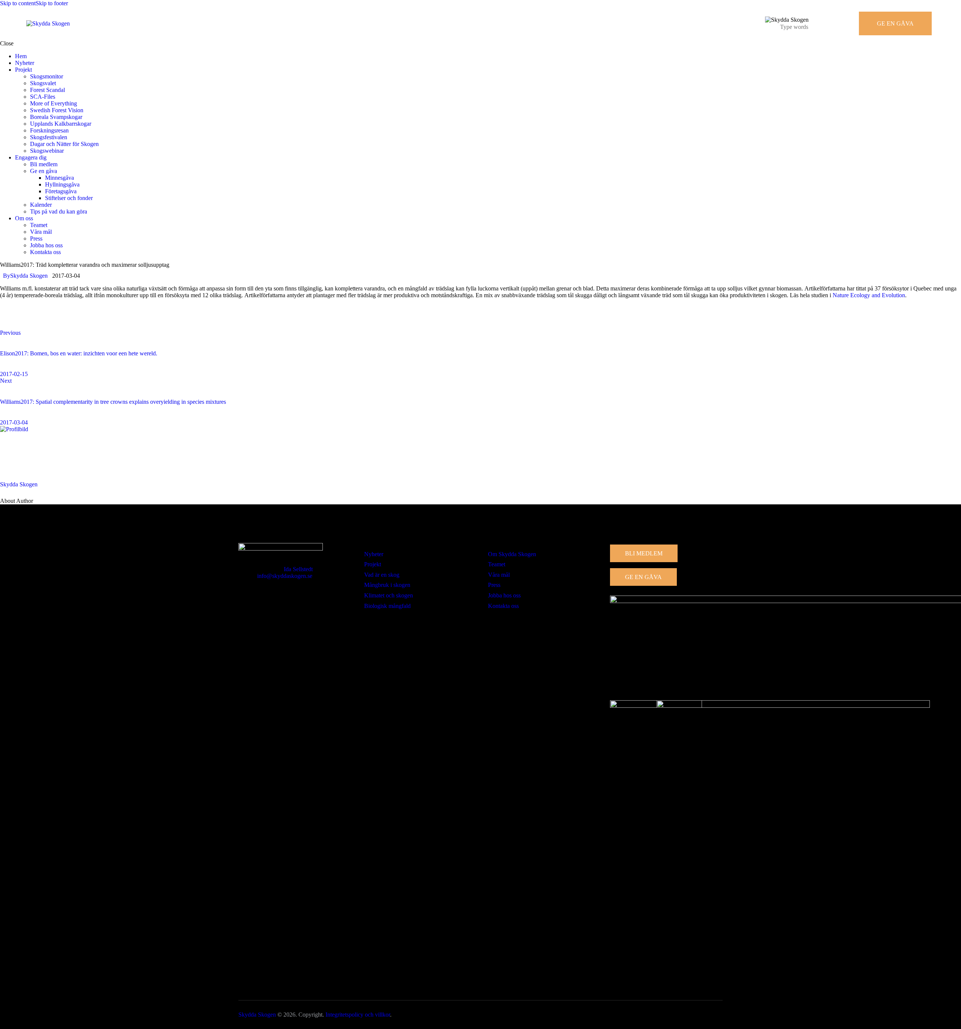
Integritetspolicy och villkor (357, 1014)
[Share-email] (51, 320)
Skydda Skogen (19, 484)
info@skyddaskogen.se (284, 576)
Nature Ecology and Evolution (869, 295)
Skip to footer (52, 3)
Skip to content (18, 3)
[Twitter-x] (30, 320)
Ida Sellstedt (298, 569)
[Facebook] (9, 320)
